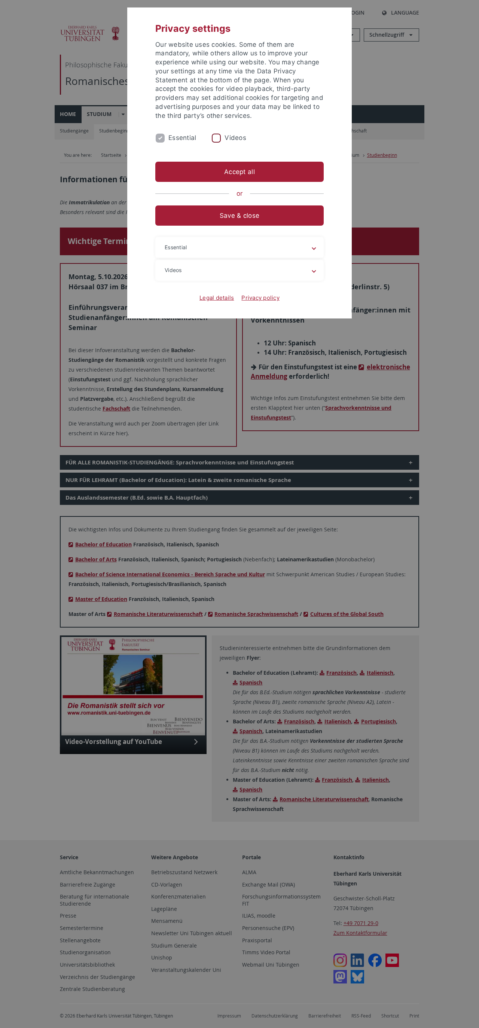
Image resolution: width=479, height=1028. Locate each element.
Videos (235, 137)
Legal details (216, 297)
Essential (182, 137)
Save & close (239, 215)
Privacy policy (260, 297)
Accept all (239, 172)
